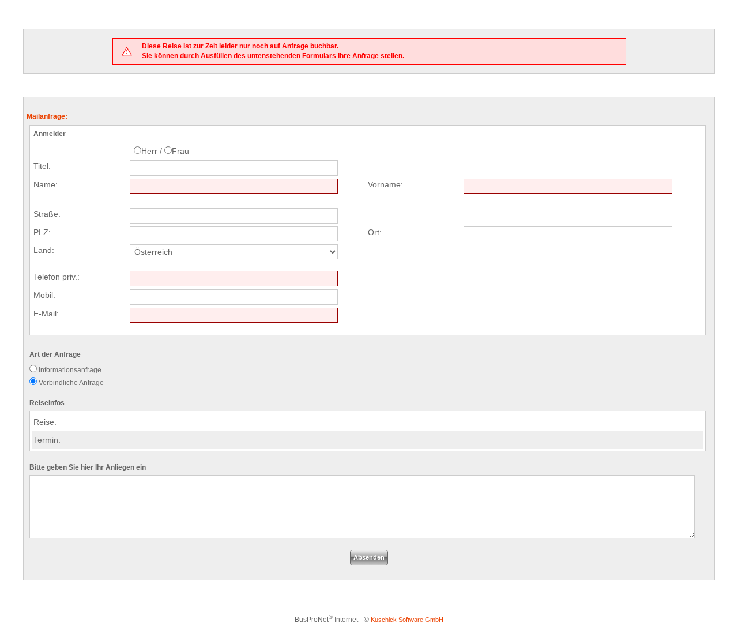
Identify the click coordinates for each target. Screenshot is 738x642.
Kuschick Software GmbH (407, 619)
